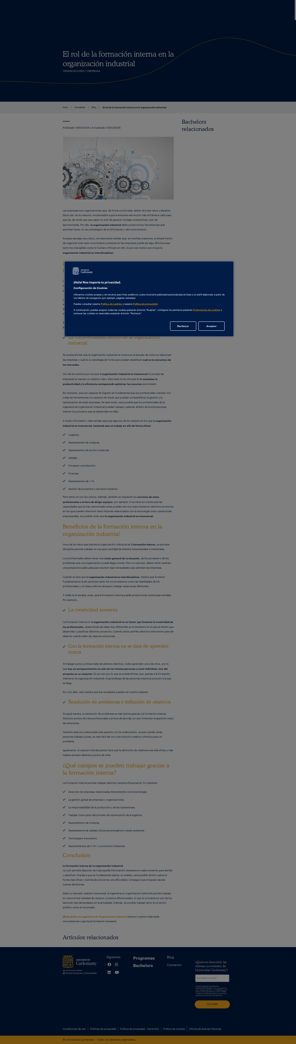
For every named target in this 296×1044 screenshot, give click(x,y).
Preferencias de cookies (206, 309)
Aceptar (211, 326)
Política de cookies (111, 303)
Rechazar (183, 326)
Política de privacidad (145, 303)
